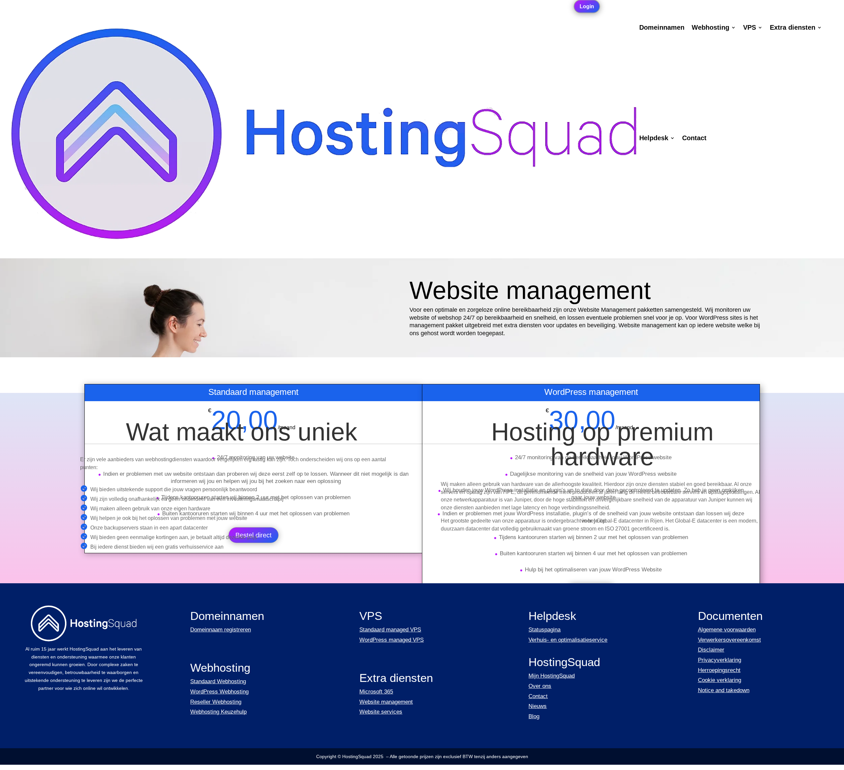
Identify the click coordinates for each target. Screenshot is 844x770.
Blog (533, 716)
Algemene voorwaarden (727, 629)
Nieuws (537, 706)
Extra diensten (792, 28)
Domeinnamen (661, 28)
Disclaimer (711, 650)
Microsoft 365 (376, 692)
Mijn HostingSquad (551, 676)
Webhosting (710, 28)
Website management (386, 702)
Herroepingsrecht (719, 670)
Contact (694, 139)
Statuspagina (544, 629)
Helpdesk (653, 139)
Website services (380, 712)
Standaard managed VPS (390, 629)
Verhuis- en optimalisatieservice (567, 640)
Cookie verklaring (719, 680)
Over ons (539, 686)
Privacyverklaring (719, 660)
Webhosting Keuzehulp (218, 712)
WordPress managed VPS (391, 640)
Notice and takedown (723, 690)
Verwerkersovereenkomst (729, 640)
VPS (749, 28)
